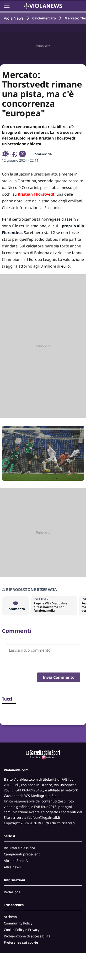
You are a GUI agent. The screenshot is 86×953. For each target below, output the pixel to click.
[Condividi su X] (22, 154)
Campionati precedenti (22, 854)
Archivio (10, 916)
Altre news (12, 867)
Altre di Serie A (16, 860)
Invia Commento (59, 677)
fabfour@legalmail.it (43, 817)
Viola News (14, 18)
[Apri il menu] (7, 6)
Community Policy (18, 923)
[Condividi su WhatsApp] (5, 154)
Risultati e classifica (19, 848)
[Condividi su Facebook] (14, 154)
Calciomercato (44, 18)
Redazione (12, 892)
